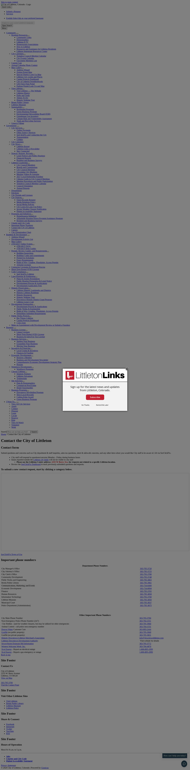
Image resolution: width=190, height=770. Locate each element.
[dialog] (95, 390)
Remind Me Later (102, 405)
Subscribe (95, 397)
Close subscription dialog (127, 369)
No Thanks (85, 405)
